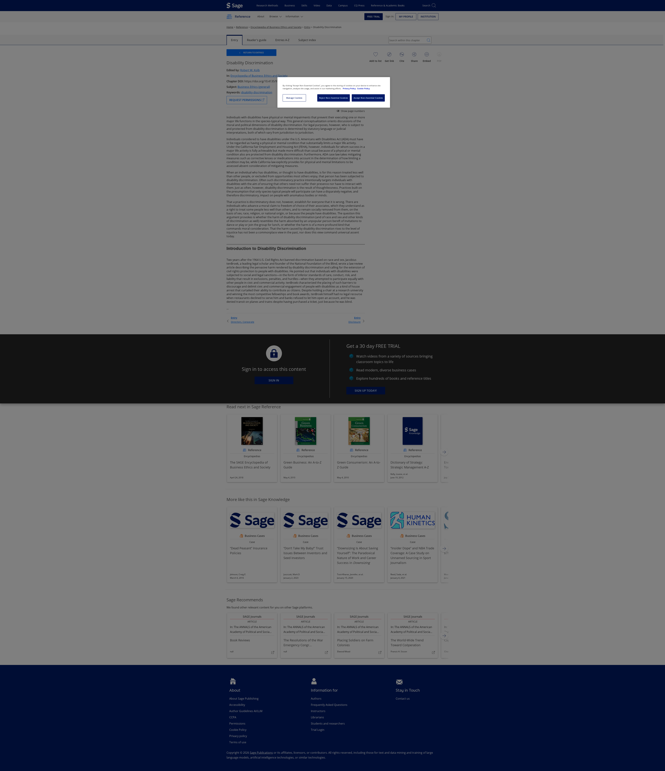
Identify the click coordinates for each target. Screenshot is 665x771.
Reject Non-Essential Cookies (333, 98)
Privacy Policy (349, 88)
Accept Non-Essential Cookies (368, 98)
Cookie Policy (363, 88)
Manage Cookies (294, 98)
